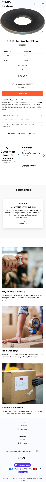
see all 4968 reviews (6, 161)
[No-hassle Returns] (22, 383)
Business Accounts (22, 429)
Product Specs (10, 115)
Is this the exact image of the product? (18, 125)
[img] (8, 158)
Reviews (22, 422)
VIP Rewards (22, 426)
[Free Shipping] (22, 327)
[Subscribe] (37, 451)
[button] (18, 155)
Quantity (22, 66)
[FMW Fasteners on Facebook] (23, 458)
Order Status (22, 443)
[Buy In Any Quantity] (22, 267)
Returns (22, 440)
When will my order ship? (16, 120)
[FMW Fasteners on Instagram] (20, 458)
